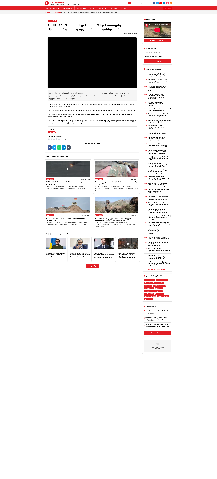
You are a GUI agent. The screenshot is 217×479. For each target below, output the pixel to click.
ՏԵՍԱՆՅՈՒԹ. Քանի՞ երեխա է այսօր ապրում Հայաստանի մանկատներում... (158, 318)
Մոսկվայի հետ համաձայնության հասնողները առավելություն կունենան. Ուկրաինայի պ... (158, 171)
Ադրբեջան (158, 291)
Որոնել (158, 61)
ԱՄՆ (148, 283)
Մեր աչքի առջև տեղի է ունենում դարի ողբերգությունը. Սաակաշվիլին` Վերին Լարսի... (158, 197)
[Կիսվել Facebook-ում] (50, 147)
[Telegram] (164, 3)
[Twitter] (157, 3)
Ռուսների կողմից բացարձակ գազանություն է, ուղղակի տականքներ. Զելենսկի (55, 254)
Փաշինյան (149, 293)
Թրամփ (148, 299)
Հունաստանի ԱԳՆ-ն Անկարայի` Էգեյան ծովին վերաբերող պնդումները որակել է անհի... (158, 184)
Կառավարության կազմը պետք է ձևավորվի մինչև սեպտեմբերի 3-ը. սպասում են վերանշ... (159, 81)
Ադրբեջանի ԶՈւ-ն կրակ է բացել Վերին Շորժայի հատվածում (65, 219)
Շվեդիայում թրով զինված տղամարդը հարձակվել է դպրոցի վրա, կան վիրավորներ (158, 178)
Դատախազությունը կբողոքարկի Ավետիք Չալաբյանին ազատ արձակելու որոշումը (158, 243)
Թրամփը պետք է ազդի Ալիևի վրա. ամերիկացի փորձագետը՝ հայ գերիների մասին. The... (159, 115)
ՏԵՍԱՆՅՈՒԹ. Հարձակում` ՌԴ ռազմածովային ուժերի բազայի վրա (68, 183)
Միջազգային (161, 280)
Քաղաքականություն (53, 8)
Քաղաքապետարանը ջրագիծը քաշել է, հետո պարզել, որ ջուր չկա (159, 237)
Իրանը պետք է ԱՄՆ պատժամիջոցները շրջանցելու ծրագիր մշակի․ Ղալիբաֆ (157, 256)
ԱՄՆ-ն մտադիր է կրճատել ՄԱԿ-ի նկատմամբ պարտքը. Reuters (158, 132)
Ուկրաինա (149, 288)
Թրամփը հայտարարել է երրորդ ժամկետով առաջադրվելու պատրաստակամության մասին (158, 74)
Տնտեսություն (113, 8)
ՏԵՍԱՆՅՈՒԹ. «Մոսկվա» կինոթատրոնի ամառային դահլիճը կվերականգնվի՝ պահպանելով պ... (159, 250)
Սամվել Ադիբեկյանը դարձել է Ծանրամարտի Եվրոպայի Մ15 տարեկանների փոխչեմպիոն (157, 151)
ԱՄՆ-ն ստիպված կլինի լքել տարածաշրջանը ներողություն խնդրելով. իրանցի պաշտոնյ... (157, 165)
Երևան (158, 288)
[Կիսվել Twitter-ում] (54, 147)
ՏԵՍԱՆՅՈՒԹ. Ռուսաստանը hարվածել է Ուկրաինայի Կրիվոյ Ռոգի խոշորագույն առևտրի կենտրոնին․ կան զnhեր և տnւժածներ (127, 256)
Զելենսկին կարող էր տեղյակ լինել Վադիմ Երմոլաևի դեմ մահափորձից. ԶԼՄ (158, 191)
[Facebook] (154, 3)
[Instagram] (171, 3)
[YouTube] (160, 3)
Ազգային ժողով (150, 296)
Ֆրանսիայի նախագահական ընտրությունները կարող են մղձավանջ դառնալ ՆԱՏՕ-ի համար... (157, 88)
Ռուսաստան (158, 283)
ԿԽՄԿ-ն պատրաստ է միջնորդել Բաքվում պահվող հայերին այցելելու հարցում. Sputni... (159, 263)
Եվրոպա (159, 293)
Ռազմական (102, 8)
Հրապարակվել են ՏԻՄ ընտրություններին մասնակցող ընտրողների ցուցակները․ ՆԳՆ (157, 145)
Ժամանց (124, 8)
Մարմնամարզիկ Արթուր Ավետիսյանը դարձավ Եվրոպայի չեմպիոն (158, 127)
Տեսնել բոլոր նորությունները (157, 269)
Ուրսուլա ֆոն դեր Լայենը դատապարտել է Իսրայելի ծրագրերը (156, 103)
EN (132, 3)
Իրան (148, 285)
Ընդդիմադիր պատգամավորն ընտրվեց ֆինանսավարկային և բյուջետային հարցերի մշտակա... (158, 211)
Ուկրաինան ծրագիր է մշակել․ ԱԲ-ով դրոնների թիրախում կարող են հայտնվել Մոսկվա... (159, 217)
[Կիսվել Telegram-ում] (64, 147)
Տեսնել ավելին (92, 266)
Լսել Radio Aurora (158, 333)
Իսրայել (148, 291)
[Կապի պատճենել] (69, 147)
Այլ (131, 8)
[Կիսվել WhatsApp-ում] (59, 147)
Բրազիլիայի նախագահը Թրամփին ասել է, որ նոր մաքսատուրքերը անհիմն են (159, 158)
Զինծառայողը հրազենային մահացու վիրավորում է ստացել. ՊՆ (116, 183)
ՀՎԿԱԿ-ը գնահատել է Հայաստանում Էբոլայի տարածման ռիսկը (159, 109)
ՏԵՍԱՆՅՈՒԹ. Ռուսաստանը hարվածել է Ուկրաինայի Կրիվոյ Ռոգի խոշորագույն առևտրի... (158, 204)
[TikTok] (167, 3)
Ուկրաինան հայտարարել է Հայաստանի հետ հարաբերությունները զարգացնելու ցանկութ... (159, 231)
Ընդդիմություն (163, 296)
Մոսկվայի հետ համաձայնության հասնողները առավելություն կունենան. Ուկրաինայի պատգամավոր (104, 255)
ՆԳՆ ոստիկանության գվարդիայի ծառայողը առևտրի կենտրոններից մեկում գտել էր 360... (159, 224)
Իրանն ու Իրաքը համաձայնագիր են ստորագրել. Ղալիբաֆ (159, 121)
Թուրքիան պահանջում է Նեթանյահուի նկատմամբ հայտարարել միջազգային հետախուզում (156, 96)
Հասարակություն (81, 8)
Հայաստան (149, 280)
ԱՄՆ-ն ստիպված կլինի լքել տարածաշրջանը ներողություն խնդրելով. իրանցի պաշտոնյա (80, 254)
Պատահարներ (68, 8)
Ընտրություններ (160, 285)
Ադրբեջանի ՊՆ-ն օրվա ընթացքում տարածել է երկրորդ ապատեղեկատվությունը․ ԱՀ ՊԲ (114, 219)
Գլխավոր (47, 12)
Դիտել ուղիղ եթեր (158, 40)
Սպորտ (92, 8)
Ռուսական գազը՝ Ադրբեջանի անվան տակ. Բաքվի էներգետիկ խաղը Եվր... (157, 325)
